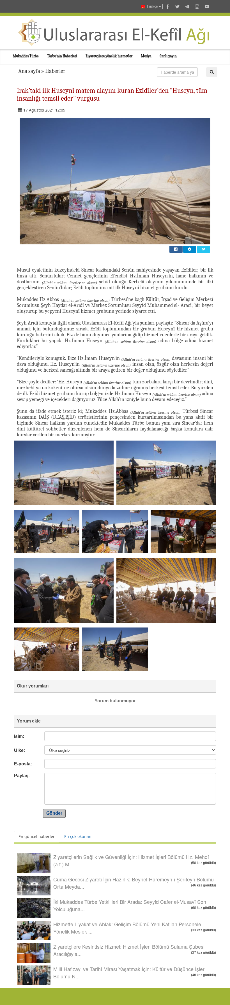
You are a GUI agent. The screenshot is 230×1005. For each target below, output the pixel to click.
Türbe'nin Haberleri (62, 56)
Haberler (55, 71)
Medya (146, 56)
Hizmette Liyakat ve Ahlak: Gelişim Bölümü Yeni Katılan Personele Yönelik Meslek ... (127, 927)
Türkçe (152, 6)
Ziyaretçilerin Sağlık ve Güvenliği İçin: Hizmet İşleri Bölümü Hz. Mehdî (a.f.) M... (131, 860)
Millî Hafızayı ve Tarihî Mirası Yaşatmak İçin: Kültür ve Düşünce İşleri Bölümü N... (129, 972)
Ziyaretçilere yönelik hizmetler (109, 56)
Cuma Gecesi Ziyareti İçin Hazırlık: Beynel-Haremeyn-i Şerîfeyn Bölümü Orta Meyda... (133, 883)
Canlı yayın (168, 56)
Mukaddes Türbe (25, 56)
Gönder (54, 813)
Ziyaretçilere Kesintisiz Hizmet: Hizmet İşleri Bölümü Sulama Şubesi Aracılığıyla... (128, 950)
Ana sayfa (29, 71)
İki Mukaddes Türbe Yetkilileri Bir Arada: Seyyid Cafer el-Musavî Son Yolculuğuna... (129, 905)
